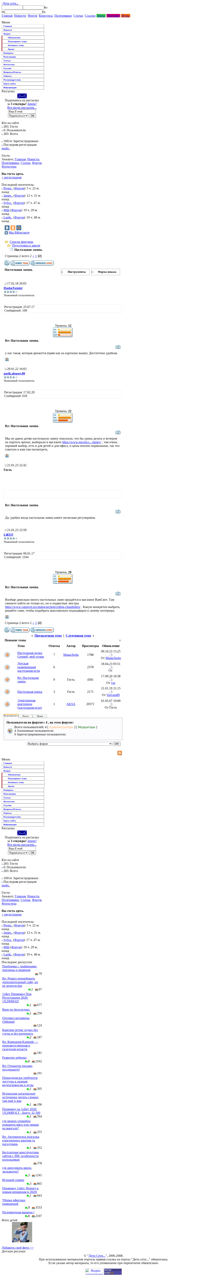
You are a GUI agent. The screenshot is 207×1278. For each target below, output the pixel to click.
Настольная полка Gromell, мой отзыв (30, 654)
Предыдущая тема (48, 635)
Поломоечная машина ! (18, 1212)
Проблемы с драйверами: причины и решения (19, 968)
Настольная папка (29, 691)
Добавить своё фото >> (18, 1247)
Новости (20, 15)
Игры (125, 15)
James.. (8, 195)
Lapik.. (8, 217)
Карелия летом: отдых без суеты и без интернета (20, 1031)
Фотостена (9, 64)
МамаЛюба (71, 654)
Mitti (6, 210)
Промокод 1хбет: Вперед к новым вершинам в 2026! (20, 1190)
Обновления (14, 38)
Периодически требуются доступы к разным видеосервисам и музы (19, 1081)
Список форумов (21, 242)
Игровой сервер (13, 1180)
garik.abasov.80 (14, 373)
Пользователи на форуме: (16, 715)
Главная (7, 15)
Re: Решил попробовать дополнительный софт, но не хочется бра (20, 982)
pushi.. (6, 148)
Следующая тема (78, 635)
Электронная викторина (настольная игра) (29, 704)
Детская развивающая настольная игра (28, 667)
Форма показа (107, 271)
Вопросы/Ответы (12, 72)
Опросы (7, 76)
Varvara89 (113, 695)
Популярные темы (17, 41)
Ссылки (90, 15)
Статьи (78, 15)
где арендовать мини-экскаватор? (17, 1169)
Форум (32, 15)
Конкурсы (46, 15)
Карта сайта (9, 84)
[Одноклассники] (13, 227)
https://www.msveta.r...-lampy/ (81, 442)
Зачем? (32, 104)
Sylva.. (7, 203)
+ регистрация (11, 177)
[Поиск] (3, 12)
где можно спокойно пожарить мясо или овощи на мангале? (20, 1124)
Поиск (25, 716)
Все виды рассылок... (22, 107)
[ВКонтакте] (7, 227)
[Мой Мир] (18, 227)
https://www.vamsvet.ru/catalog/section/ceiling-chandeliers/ (42, 607)
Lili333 (8, 534)
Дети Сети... (97, 1255)
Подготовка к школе (26, 245)
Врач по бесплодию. (16, 1009)
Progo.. (8, 188)
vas (113, 683)
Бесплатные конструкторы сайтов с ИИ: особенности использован (20, 1156)
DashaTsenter (13, 288)
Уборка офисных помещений (13, 1202)
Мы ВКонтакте (19, 232)
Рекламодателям (12, 80)
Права (40, 716)
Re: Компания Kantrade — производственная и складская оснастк (20, 1045)
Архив (11, 49)
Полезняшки (63, 15)
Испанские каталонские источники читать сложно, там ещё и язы (20, 1097)
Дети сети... (10, 3)
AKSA (70, 704)
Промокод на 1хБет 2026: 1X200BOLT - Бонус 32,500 (21, 1110)
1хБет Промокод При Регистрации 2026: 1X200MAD (17, 997)
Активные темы (16, 45)
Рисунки (113, 15)
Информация (10, 87)
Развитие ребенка (14, 1057)
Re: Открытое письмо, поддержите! (17, 1067)
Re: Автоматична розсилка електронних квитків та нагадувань (20, 1140)
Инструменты (77, 271)
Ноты (101, 15)
